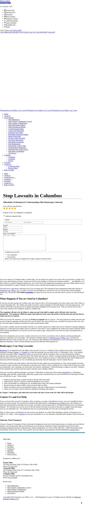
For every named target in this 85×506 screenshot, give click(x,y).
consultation (29, 292)
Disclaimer (10, 452)
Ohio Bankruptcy (13, 486)
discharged (66, 372)
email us (21, 414)
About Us (10, 445)
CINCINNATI (41, 32)
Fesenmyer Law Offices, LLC (10, 290)
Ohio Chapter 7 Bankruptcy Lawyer (19, 487)
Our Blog (10, 447)
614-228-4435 (14, 32)
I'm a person (11, 257)
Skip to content (5, 1)
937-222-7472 (31, 32)
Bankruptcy (4, 350)
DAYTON (22, 32)
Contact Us (11, 449)
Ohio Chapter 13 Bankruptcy (16, 489)
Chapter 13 (25, 352)
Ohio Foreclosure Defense (15, 491)
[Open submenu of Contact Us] (12, 183)
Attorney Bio (74, 430)
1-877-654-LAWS (16, 30)
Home (9, 443)
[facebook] (81, 503)
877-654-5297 (50, 32)
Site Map (10, 451)
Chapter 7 (16, 352)
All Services (11, 493)
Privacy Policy (12, 454)
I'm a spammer (12, 255)
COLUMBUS (4, 32)
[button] (5, 3)
